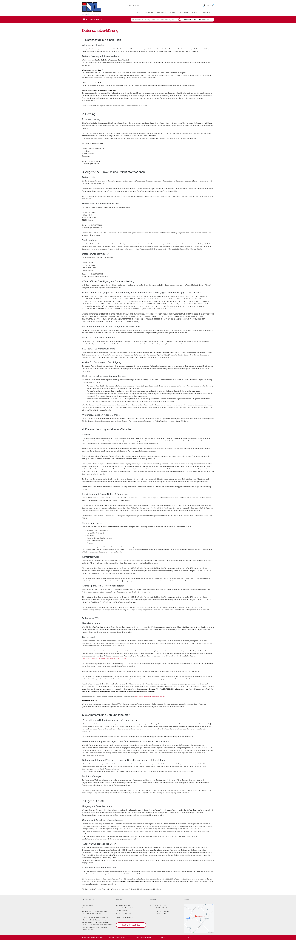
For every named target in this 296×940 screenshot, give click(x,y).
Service (173, 12)
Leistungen (161, 12)
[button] (189, 20)
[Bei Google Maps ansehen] (199, 919)
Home (138, 12)
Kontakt (195, 12)
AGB (163, 937)
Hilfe (189, 937)
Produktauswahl (92, 19)
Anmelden (209, 5)
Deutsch (129, 5)
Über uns (149, 12)
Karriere (184, 12)
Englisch (136, 5)
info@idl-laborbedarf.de (131, 925)
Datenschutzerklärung (143, 937)
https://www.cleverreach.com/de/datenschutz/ (150, 697)
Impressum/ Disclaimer (116, 937)
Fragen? (206, 12)
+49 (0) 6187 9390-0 (124, 914)
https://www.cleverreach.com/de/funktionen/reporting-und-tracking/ (104, 659)
